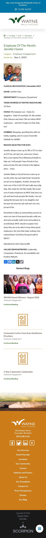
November (28, 36)
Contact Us (23, 486)
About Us (23, 477)
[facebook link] (12, 443)
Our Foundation (23, 481)
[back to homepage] (4, 36)
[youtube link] (32, 443)
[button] (39, 528)
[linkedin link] (25, 443)
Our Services (23, 450)
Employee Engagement (24, 53)
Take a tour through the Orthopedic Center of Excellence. (23, 4)
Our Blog (12, 36)
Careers (23, 468)
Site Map (23, 519)
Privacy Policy (23, 516)
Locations (23, 459)
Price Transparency (23, 490)
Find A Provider (23, 454)
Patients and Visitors (23, 472)
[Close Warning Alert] (16, 9)
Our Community (23, 463)
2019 (19, 36)
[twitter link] (18, 443)
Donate (23, 495)
